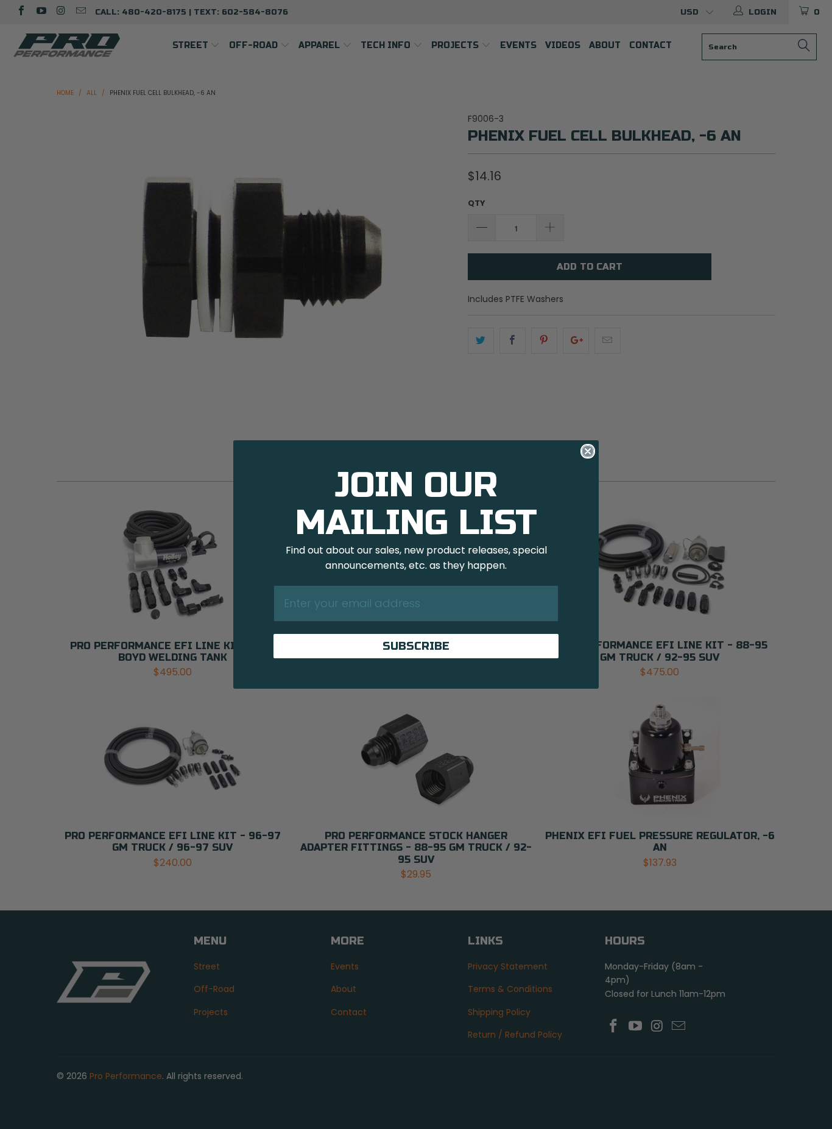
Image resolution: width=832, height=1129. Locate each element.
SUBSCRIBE (416, 646)
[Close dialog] (588, 451)
